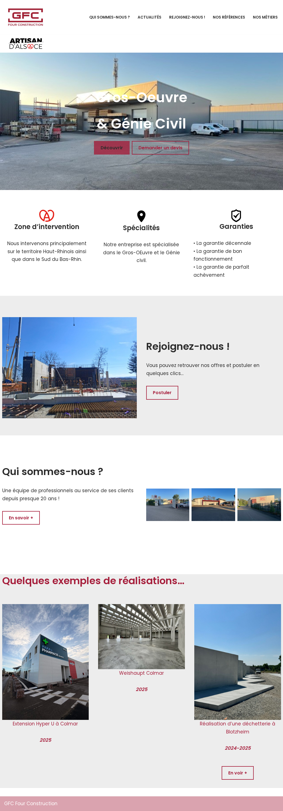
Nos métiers (265, 17)
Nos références (229, 17)
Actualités (149, 17)
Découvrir (112, 148)
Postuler (162, 392)
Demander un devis (160, 148)
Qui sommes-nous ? (109, 17)
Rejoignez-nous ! (187, 17)
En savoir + (21, 518)
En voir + (237, 773)
